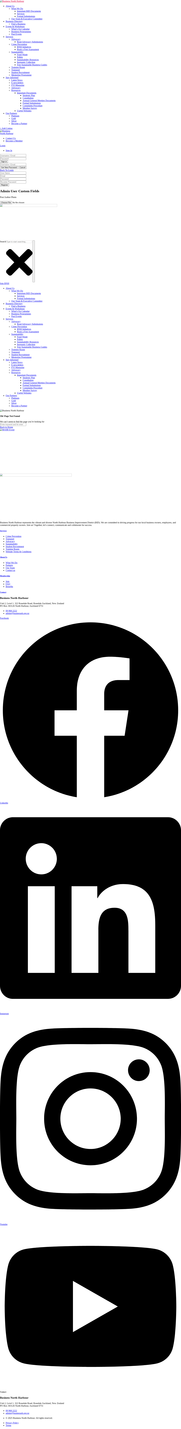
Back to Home (6, 427)
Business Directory (14, 21)
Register (4, 185)
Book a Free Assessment (28, 49)
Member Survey (30, 108)
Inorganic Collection (26, 62)
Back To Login (7, 170)
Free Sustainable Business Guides (32, 65)
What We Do (17, 8)
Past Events (16, 34)
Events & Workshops (15, 26)
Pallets (20, 57)
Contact (3, 592)
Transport (15, 70)
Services (20, 13)
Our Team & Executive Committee (26, 19)
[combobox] (19, 241)
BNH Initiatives (24, 47)
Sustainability (17, 52)
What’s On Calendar (20, 29)
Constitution (28, 98)
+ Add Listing (6, 128)
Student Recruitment (20, 72)
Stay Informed (12, 77)
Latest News (16, 80)
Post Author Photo (8, 197)
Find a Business (18, 24)
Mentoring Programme (21, 75)
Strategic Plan (29, 95)
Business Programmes (21, 31)
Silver (14, 121)
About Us (10, 6)
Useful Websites (24, 111)
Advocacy (16, 39)
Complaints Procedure (32, 105)
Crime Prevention (19, 44)
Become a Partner (19, 123)
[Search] (34, 261)
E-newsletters (17, 82)
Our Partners (11, 113)
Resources (16, 90)
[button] (21, 200)
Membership (5, 576)
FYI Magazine (17, 85)
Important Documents (26, 93)
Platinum (15, 116)
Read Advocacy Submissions (30, 42)
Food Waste (22, 54)
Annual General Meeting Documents (39, 100)
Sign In (9, 150)
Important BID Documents (29, 11)
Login (2, 145)
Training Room (18, 67)
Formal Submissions (26, 16)
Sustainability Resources (28, 59)
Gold (13, 118)
